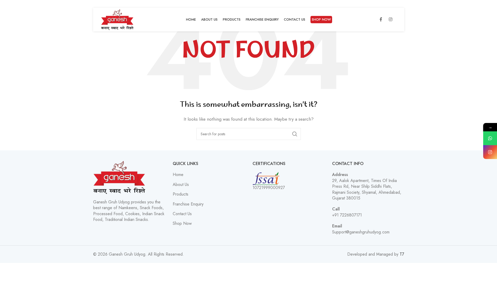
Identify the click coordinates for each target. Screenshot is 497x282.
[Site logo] (117, 19)
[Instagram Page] (490, 152)
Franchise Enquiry (188, 204)
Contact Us (182, 214)
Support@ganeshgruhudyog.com (361, 232)
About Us (181, 184)
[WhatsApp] (490, 138)
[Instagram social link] (390, 20)
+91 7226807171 (347, 215)
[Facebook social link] (381, 20)
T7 (402, 254)
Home (178, 175)
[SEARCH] (295, 134)
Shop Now (182, 223)
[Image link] (119, 177)
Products (180, 194)
